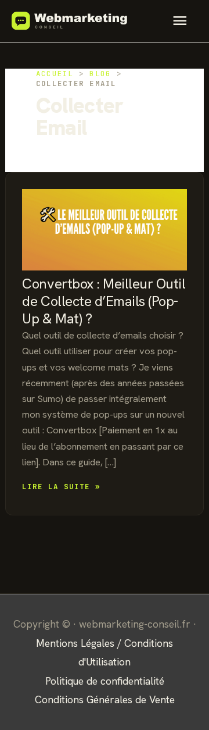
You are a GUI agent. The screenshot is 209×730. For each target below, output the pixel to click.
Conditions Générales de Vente (105, 699)
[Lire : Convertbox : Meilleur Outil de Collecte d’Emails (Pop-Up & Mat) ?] (104, 223)
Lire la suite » (61, 487)
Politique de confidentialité (104, 681)
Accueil (55, 74)
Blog (100, 74)
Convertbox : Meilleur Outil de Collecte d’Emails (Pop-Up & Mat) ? (103, 301)
